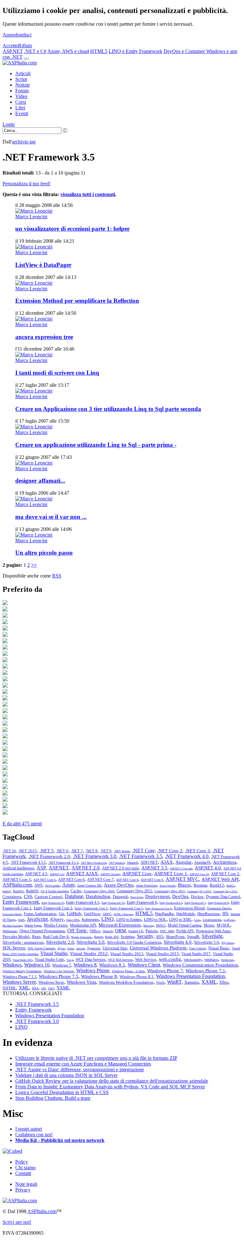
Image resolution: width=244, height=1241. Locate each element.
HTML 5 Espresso (123, 914)
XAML (209, 982)
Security (145, 936)
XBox (223, 982)
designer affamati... (40, 480)
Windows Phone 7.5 (58, 976)
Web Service (145, 959)
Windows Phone (92, 970)
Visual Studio (53, 953)
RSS (56, 575)
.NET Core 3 (197, 850)
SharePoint (175, 936)
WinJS (160, 982)
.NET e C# (35, 51)
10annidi (132, 862)
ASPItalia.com (17, 885)
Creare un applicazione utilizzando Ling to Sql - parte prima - (95, 444)
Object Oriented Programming (42, 931)
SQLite (61, 948)
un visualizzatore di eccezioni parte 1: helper (72, 228)
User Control (197, 948)
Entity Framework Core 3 (91, 908)
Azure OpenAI (167, 885)
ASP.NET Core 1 (170, 873)
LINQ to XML (180, 919)
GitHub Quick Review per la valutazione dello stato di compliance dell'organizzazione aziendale (111, 1081)
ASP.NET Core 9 (152, 879)
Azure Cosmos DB (89, 885)
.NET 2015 (27, 850)
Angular (183, 862)
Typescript (93, 948)
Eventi (21, 113)
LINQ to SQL (155, 919)
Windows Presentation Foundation (190, 976)
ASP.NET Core (137, 873)
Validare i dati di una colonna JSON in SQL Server (66, 1075)
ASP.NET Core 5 (44, 879)
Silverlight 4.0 (178, 942)
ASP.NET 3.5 (154, 867)
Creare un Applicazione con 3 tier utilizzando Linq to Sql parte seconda (108, 409)
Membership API (83, 925)
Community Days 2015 (225, 891)
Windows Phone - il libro (128, 971)
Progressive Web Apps (213, 931)
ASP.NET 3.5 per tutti (181, 868)
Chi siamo (25, 1167)
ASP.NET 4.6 (57, 874)
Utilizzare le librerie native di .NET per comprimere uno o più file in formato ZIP (96, 1058)
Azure (68, 885)
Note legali (26, 1184)
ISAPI (21, 920)
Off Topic (77, 930)
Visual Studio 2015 (162, 953)
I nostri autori (28, 1129)
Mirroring (148, 925)
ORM (120, 930)
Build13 (230, 885)
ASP (41, 867)
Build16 (32, 891)
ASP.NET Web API (220, 879)
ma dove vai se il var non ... (51, 516)
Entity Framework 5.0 (113, 902)
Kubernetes (90, 919)
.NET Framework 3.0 (94, 856)
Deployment (157, 896)
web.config (170, 959)
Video (21, 96)
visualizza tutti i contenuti (87, 194)
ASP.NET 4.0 (208, 867)
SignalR (193, 936)
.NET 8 (91, 850)
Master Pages (32, 925)
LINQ (107, 919)
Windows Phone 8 (99, 976)
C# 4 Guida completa (54, 891)
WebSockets (227, 960)
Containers (12, 896)
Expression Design (219, 908)
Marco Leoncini (31, 216)
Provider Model (16, 936)
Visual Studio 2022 (22, 960)
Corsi (20, 102)
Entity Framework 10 (53, 902)
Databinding (98, 896)
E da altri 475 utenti (22, 823)
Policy (21, 1162)
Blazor (184, 885)
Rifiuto (25, 45)
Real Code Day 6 (56, 936)
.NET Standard (116, 862)
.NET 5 (46, 850)
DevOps (180, 896)
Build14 (6, 891)
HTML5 (98, 51)
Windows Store (51, 982)
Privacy (22, 1189)
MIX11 (160, 925)
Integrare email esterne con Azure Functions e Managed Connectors (83, 1063)
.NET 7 (77, 850)
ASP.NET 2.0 (85, 867)
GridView (92, 913)
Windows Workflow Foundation (126, 982)
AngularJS (202, 862)
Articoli (22, 73)
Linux (197, 920)
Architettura (224, 862)
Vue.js (69, 960)
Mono (209, 925)
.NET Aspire (122, 851)
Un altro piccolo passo (44, 552)
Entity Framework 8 (218, 902)
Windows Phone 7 (165, 970)
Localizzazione (212, 919)
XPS (43, 988)
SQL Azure (227, 942)
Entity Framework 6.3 (170, 902)
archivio (24, 141)
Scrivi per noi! (17, 1222)
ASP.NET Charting (110, 874)
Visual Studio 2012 (89, 953)
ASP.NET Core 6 (71, 879)
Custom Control (48, 896)
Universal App (115, 948)
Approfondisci (17, 34)
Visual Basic (218, 948)
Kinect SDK (72, 920)
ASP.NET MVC (182, 879)
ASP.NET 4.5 (36, 873)
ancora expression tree (44, 336)
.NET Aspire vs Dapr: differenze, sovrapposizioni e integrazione (79, 1069)
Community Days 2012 (134, 891)
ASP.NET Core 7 (100, 879)
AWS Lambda (52, 885)
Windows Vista (81, 982)
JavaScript (37, 919)
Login (9, 124)
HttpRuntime (208, 913)
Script (21, 79)
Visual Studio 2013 (126, 953)
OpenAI (107, 931)
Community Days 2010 (99, 891)
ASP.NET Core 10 (199, 874)
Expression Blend (189, 908)
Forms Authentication (40, 914)
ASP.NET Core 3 (17, 879)
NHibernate (10, 931)
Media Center (55, 925)
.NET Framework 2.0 (49, 856)
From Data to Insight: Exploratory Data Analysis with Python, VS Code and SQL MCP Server (110, 1086)
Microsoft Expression (119, 924)
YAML (63, 987)
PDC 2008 (167, 931)
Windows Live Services (59, 971)
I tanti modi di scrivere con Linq (57, 372)
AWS (38, 885)
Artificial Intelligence (18, 868)
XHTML (9, 988)
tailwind (80, 948)
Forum (22, 90)
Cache (76, 890)
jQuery (57, 919)
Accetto (10, 45)
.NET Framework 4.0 (186, 856)
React (36, 936)
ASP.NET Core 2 (225, 873)
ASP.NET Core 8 (127, 879)
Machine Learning (12, 925)
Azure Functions (146, 885)
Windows (12, 964)
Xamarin (191, 982)
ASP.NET (13, 51)
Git (61, 913)
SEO (159, 936)
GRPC (107, 914)
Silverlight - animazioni (23, 942)
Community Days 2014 (199, 891)
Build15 (18, 891)
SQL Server (14, 947)
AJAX (166, 862)
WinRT (174, 982)
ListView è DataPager (43, 264)
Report (98, 937)
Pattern (152, 930)
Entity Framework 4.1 (82, 902)
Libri (20, 107)
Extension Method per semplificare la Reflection (77, 300)
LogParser (229, 920)
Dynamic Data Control (223, 896)
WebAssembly (193, 959)
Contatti (23, 1173)
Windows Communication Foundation (200, 964)
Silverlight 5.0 (206, 942)
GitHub (74, 913)
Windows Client (144, 964)
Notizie (22, 85)
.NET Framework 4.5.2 (63, 862)
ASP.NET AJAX (82, 873)
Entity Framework (21, 902)
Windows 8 (85, 964)
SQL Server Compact (41, 948)
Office (95, 930)
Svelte (70, 948)
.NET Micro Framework (93, 862)
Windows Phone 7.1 (205, 970)
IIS (225, 913)
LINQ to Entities (128, 919)
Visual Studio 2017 (195, 954)
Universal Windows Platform (158, 947)
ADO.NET (149, 862)
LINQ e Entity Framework (135, 51)
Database (74, 896)
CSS (28, 896)
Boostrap (200, 885)
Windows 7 (61, 965)
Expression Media (12, 914)
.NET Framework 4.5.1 (28, 862)
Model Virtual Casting (184, 925)
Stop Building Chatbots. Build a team (52, 1098)
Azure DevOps (118, 885)
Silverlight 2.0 (60, 942)
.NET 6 (62, 850)
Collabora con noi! (34, 1134)
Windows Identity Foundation (22, 971)
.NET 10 (9, 851)
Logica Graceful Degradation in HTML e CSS (62, 1092)
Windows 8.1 (112, 964)
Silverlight (212, 936)
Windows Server (19, 982)
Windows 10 (37, 964)
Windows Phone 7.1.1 (19, 976)
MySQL (223, 925)
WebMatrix (211, 959)
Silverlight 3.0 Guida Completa (134, 942)
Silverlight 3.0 (91, 942)
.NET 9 (105, 851)
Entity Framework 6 (142, 902)
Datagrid (120, 896)
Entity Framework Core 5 (126, 908)
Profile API (184, 931)
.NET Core (143, 850)
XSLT (51, 988)
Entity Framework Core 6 (158, 908)
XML (24, 987)
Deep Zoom (136, 897)
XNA (35, 988)
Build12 (217, 885)
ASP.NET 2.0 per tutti (120, 868)
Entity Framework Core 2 (53, 908)
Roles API (111, 937)
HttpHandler (164, 914)
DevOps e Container (185, 51)
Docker (197, 896)
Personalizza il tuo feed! (27, 183)
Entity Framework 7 (195, 902)
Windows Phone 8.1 (136, 976)
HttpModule (185, 914)
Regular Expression (81, 937)
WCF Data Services (90, 959)
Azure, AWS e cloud (68, 51)
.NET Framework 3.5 (140, 856)
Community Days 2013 (169, 891)
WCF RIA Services (120, 959)
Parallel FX (135, 931)
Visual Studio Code (49, 959)
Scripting (127, 936)
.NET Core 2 (169, 850)
